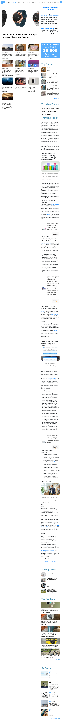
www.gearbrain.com (44, 367)
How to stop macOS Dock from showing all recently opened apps (33, 71)
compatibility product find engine (48, 546)
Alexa (48, 214)
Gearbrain (53, 692)
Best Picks (28, 2)
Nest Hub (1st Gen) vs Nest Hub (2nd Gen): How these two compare (33, 56)
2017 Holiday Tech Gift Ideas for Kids (20, 88)
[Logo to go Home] (8, 2)
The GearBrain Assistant (52, 378)
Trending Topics (50, 104)
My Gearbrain (21, 2)
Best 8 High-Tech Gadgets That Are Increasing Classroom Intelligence (20, 72)
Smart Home (31, 52)
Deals (38, 2)
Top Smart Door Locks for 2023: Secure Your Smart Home (20, 56)
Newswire (4, 102)
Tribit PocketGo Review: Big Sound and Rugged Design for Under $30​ (49, 645)
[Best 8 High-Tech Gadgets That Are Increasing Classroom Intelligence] (20, 63)
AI (47, 407)
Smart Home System (50, 109)
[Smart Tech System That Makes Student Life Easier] (43, 574)
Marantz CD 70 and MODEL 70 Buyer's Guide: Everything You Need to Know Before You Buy (7, 106)
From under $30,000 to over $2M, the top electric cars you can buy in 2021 (7, 56)
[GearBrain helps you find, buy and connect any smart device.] (44, 674)
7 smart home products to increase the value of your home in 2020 (33, 89)
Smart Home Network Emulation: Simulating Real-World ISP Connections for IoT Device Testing (54, 704)
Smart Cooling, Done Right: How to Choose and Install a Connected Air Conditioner (53, 81)
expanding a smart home (49, 455)
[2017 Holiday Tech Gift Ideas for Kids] (20, 81)
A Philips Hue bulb (45, 210)
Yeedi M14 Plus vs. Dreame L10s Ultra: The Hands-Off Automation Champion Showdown (7, 72)
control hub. (51, 329)
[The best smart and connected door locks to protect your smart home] (20, 47)
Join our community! (48, 28)
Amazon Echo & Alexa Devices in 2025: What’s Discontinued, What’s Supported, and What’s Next (53, 75)
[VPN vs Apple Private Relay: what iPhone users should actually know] (44, 712)
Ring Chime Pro (48, 114)
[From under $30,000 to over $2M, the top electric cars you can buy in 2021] (7, 47)
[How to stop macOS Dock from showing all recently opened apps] (33, 63)
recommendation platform (50, 16)
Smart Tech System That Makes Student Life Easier (52, 573)
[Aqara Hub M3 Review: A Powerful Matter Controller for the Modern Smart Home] (50, 617)
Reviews (34, 2)
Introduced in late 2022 (46, 243)
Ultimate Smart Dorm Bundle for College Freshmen (51, 585)
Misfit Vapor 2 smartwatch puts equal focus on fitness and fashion (20, 35)
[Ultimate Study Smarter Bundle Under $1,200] (43, 580)
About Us (56, 2)
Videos (51, 2)
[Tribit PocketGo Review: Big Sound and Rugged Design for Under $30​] (50, 641)
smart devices (56, 373)
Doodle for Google (46, 108)
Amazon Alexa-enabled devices (47, 550)
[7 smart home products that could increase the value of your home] (33, 81)
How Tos (43, 2)
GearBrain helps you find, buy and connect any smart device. (54, 676)
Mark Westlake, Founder (53, 684)
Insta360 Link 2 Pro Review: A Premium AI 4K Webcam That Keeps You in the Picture (49, 610)
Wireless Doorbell (49, 112)
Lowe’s (55, 461)
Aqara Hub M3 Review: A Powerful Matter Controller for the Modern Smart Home (49, 622)
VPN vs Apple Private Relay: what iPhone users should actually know (54, 712)
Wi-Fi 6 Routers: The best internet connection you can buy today (7, 89)
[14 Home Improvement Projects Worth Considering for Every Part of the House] (43, 93)
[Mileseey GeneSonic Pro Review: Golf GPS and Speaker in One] (50, 651)
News (48, 2)
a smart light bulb (55, 204)
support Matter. (54, 255)
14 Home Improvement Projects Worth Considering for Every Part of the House (53, 93)
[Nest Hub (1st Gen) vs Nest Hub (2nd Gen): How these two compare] (33, 47)
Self (16, 86)
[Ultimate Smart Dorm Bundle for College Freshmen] (43, 585)
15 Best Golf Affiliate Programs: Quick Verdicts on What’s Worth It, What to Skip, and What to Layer (52, 591)
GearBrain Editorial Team (53, 673)
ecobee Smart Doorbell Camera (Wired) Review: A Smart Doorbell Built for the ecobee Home (53, 87)
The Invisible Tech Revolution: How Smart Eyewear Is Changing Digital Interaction (54, 695)
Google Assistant (50, 549)
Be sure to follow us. (48, 561)
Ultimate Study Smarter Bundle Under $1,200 (52, 579)
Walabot (53, 108)
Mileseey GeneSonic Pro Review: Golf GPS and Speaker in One (50, 656)
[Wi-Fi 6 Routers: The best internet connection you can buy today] (7, 81)
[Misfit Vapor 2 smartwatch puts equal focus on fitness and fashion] (20, 18)
